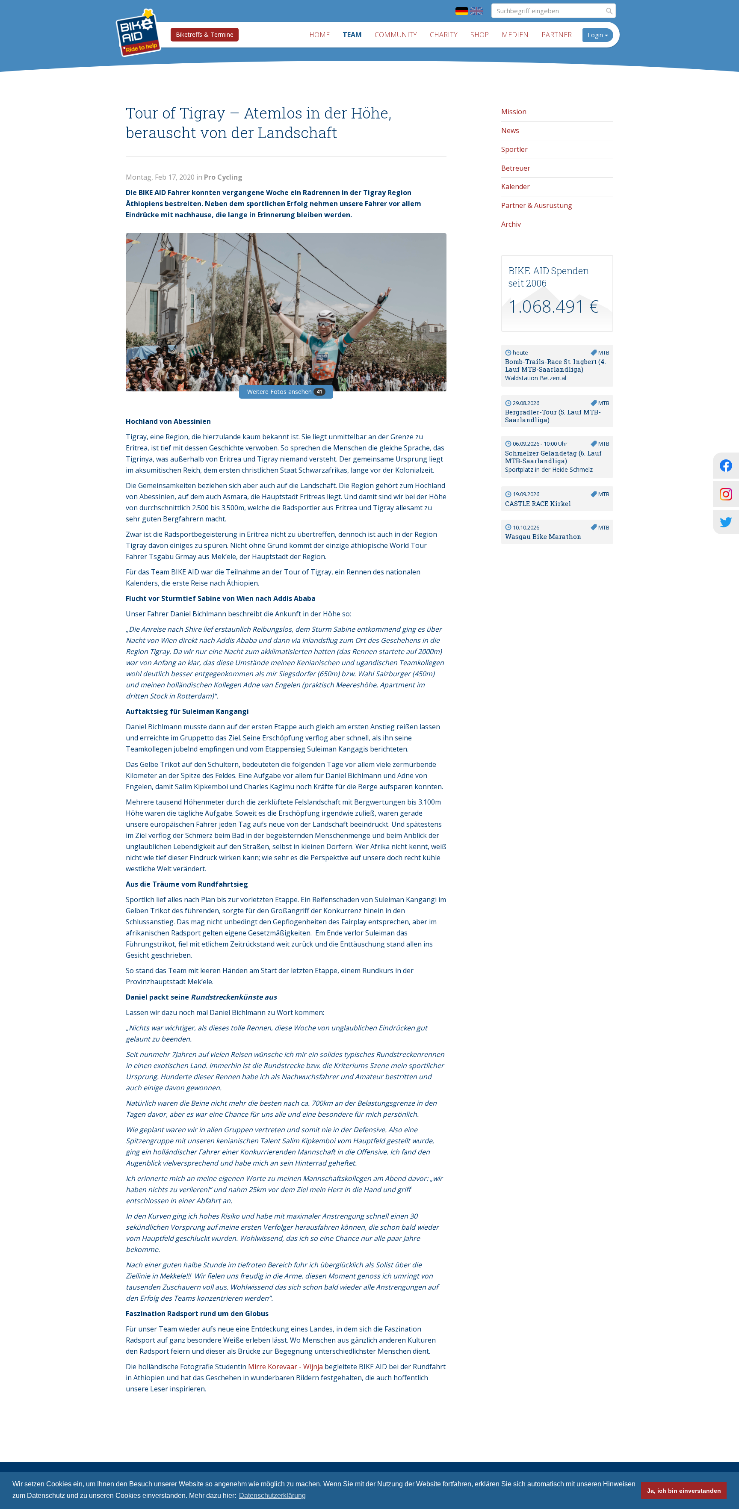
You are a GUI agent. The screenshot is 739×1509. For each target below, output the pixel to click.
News (510, 130)
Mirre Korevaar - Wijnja (285, 1366)
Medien (515, 34)
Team (352, 34)
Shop (479, 34)
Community (396, 34)
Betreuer (515, 168)
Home (319, 34)
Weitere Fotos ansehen (284, 392)
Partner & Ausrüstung (536, 205)
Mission (513, 111)
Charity (444, 34)
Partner (556, 34)
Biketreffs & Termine (205, 34)
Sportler (514, 149)
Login (596, 35)
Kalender (515, 186)
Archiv (511, 224)
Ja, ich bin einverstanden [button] (684, 1490)
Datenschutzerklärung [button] (272, 1495)
